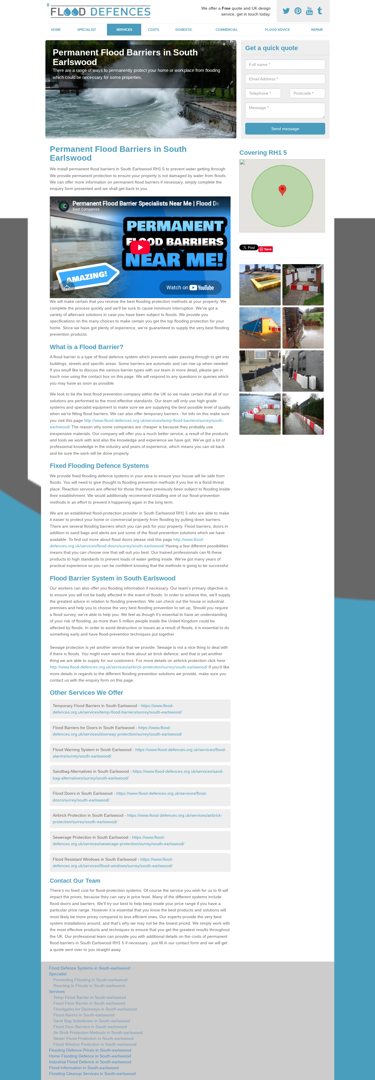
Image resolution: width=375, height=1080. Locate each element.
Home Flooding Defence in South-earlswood (90, 1056)
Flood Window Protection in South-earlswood (95, 1044)
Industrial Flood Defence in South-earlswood (90, 1061)
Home (56, 29)
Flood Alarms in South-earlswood (84, 1015)
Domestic (183, 29)
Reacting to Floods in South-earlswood (89, 985)
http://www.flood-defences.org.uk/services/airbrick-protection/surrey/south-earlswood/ (128, 667)
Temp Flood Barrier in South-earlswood (89, 997)
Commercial (227, 29)
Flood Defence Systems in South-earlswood (89, 968)
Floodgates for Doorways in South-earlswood (95, 1009)
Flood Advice (277, 29)
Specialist (86, 29)
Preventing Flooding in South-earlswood (90, 979)
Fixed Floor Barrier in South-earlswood (89, 1003)
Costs (153, 29)
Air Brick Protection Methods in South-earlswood (98, 1032)
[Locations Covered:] (48, 5)
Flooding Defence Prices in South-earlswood (90, 1050)
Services (124, 29)
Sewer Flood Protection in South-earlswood (93, 1038)
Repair (317, 29)
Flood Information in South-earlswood (84, 1067)
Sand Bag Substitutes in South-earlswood (91, 1020)
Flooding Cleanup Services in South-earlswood (92, 1073)
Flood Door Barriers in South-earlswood (90, 1026)
